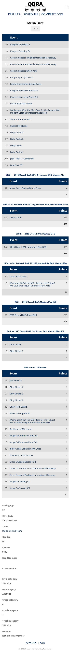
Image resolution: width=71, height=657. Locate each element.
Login (41, 643)
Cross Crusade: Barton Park (23, 70)
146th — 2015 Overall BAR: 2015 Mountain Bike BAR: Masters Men (35, 263)
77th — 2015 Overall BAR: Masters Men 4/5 (35, 302)
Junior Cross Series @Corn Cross (25, 83)
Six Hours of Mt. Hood (21, 103)
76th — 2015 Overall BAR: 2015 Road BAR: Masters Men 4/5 (35, 331)
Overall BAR (15, 217)
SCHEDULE (30, 14)
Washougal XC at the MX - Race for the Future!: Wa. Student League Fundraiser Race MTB (35, 111)
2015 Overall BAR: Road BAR (23, 315)
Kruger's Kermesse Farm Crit (24, 90)
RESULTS (14, 14)
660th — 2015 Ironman (35, 367)
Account (31, 643)
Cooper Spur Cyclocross (21, 77)
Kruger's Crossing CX (20, 44)
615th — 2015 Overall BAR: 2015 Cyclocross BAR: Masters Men (35, 175)
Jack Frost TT (16, 165)
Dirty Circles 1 (16, 152)
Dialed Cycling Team (12, 530)
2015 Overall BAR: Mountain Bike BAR (28, 246)
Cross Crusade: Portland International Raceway (33, 57)
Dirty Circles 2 (16, 138)
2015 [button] (35, 28)
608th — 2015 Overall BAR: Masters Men (35, 233)
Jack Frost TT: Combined (22, 158)
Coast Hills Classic (18, 125)
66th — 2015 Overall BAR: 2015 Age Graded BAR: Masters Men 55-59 (35, 204)
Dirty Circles (16, 145)
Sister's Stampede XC (20, 119)
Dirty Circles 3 (16, 132)
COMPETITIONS (52, 14)
